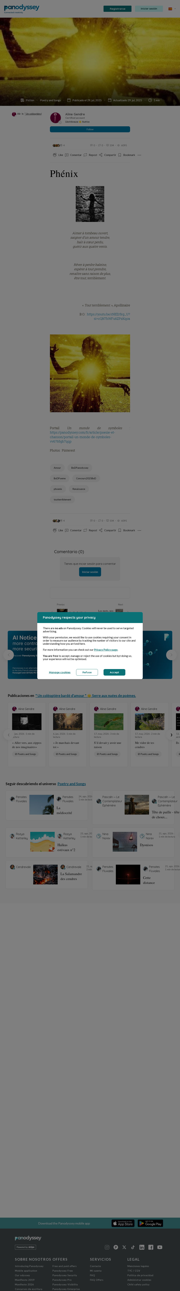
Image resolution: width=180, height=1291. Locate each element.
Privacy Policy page (106, 649)
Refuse (87, 672)
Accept (114, 672)
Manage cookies (59, 672)
